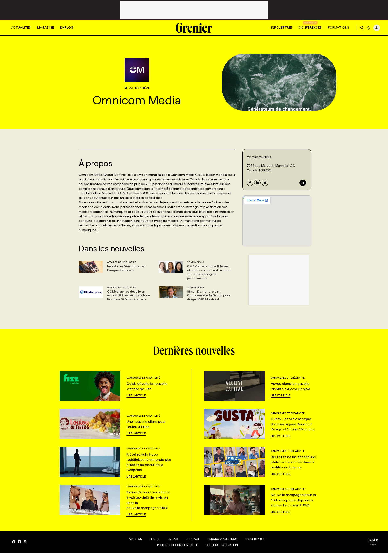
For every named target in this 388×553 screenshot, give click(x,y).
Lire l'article (136, 395)
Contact (193, 538)
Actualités (21, 27)
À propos (135, 538)
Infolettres (282, 27)
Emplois (67, 27)
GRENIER (372, 540)
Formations (338, 27)
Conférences (310, 27)
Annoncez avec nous (222, 538)
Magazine (45, 27)
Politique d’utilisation (222, 545)
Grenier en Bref (255, 538)
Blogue (155, 538)
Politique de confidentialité (177, 545)
